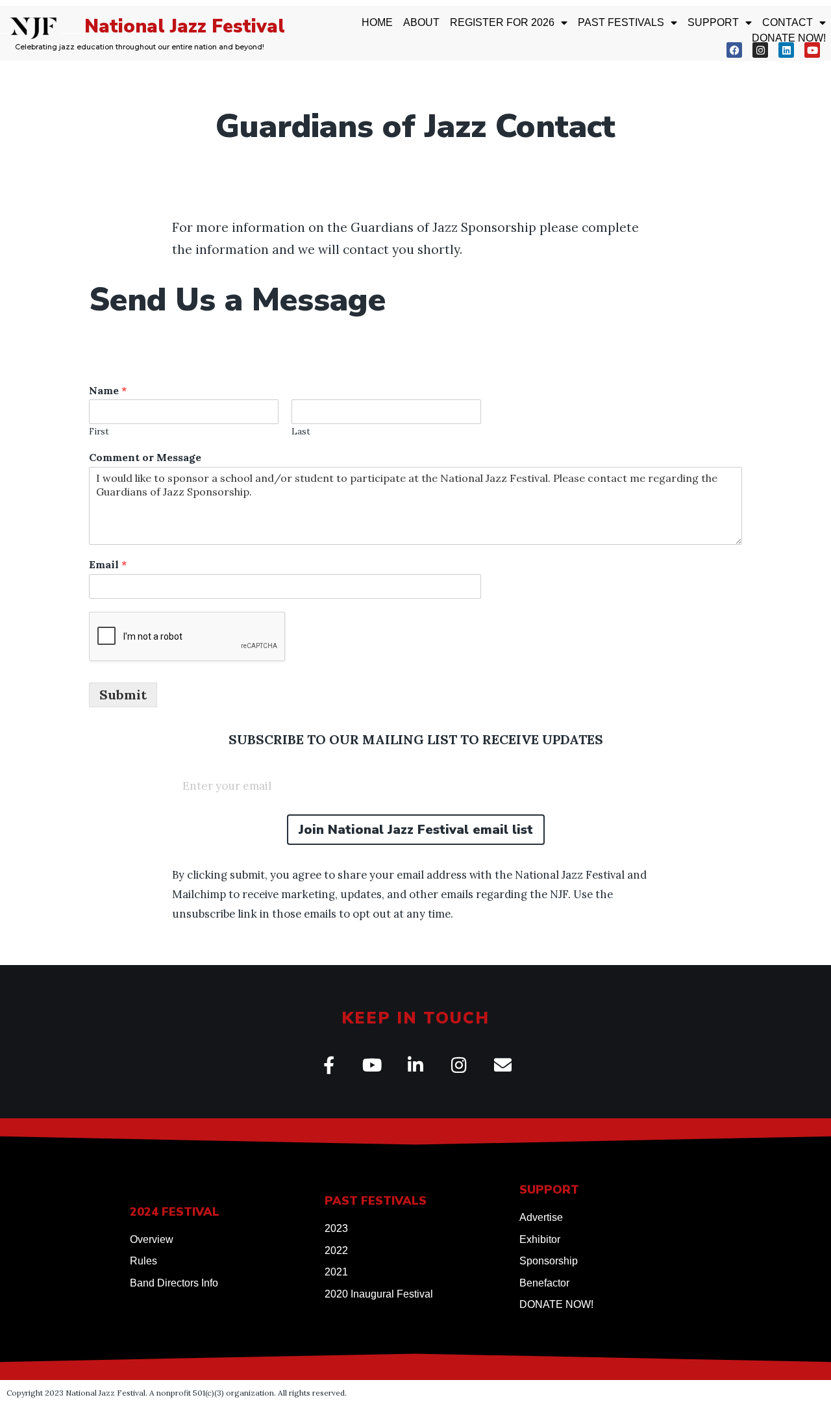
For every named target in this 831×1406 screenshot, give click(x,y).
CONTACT (787, 22)
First (99, 432)
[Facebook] (734, 50)
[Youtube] (812, 50)
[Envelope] (503, 1064)
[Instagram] (760, 50)
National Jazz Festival (184, 26)
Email (108, 564)
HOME (377, 22)
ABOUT (421, 22)
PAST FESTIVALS (621, 22)
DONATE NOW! (789, 38)
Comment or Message (145, 457)
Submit (123, 694)
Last (300, 432)
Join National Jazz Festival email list (416, 829)
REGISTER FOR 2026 (502, 22)
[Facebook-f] (329, 1064)
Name (108, 390)
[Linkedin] (786, 50)
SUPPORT (713, 22)
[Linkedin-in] (416, 1064)
